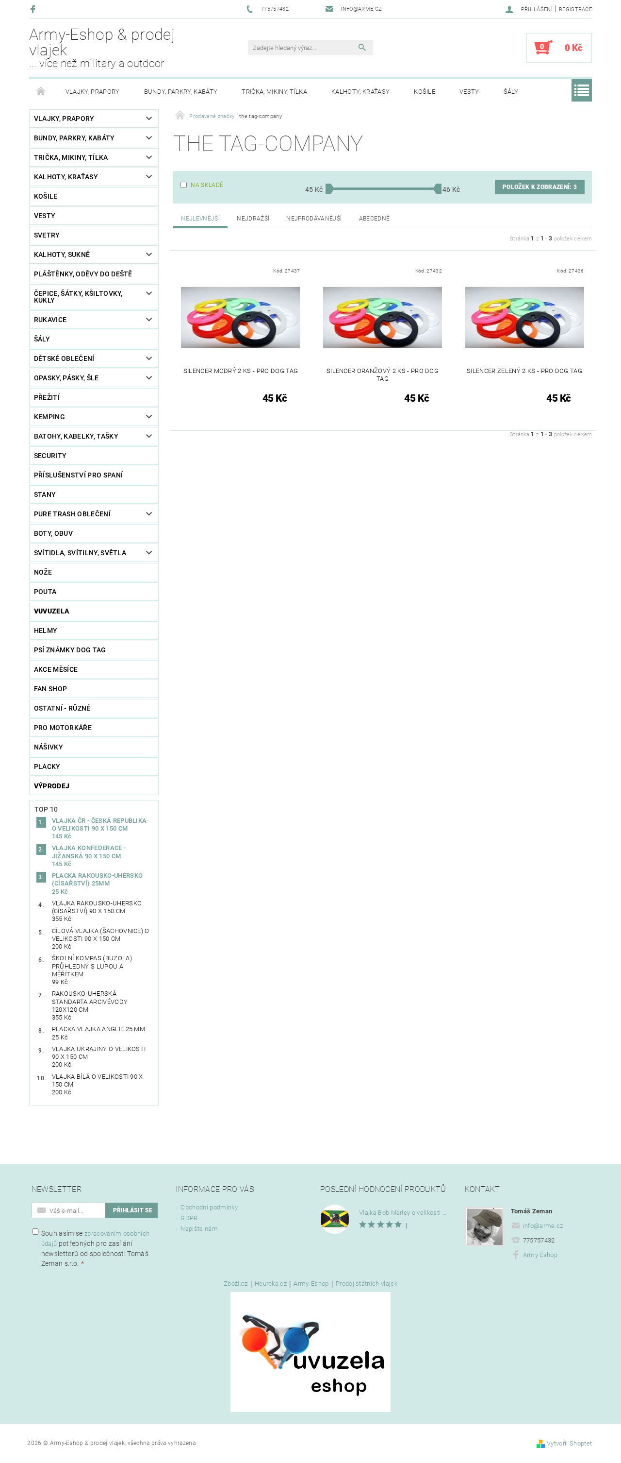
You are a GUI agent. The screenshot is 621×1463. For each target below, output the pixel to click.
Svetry (47, 235)
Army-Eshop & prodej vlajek (102, 47)
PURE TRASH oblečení (72, 514)
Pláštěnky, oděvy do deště (83, 274)
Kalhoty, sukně (62, 254)
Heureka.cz (271, 1283)
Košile (424, 91)
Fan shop (50, 689)
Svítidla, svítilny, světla (80, 553)
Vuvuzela (52, 611)
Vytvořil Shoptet (569, 1443)
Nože (43, 572)
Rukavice (50, 319)
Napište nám (199, 1228)
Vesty (469, 91)
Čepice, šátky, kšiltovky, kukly (78, 296)
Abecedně (374, 218)
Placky (47, 766)
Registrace (575, 9)
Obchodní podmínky (208, 1207)
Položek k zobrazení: (540, 187)
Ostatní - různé (62, 708)
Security (50, 455)
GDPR (188, 1218)
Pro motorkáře (63, 728)
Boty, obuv (53, 533)
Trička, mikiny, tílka (274, 91)
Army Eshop (540, 1255)
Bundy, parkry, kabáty (181, 91)
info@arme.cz (543, 1225)
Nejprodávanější (314, 218)
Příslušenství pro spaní (78, 475)
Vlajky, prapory (92, 91)
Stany (45, 494)
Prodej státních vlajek (366, 1283)
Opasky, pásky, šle (66, 378)
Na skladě (207, 185)
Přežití (47, 397)
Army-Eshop (311, 1283)
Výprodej (52, 786)
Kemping (49, 417)
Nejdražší (253, 218)
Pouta (45, 591)
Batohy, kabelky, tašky (76, 436)
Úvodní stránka (41, 91)
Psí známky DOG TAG (70, 650)
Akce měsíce (56, 669)
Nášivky (48, 747)
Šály (511, 91)
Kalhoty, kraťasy (360, 91)
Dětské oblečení (64, 358)
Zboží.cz (236, 1283)
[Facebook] (34, 9)
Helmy (46, 630)
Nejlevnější (200, 218)
